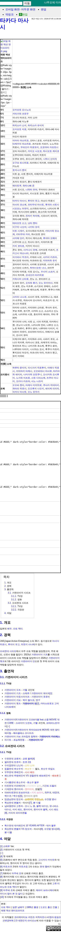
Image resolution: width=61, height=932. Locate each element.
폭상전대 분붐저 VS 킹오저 (18, 829)
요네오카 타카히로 (35, 275)
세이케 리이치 (52, 388)
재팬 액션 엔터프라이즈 (12, 910)
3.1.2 (13, 599)
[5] (40, 789)
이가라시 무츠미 (21, 257)
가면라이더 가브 (13, 700)
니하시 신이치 (50, 159)
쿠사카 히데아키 (51, 385)
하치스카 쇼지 (19, 125)
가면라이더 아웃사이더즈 (17, 696)
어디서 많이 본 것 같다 (11, 893)
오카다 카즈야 (23, 381)
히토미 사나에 (28, 644)
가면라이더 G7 (36, 740)
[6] (21, 796)
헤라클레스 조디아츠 (23, 733)
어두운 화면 (28, 9)
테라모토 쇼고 (19, 223)
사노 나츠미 (37, 381)
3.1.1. (3, 683)
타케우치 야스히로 (22, 144)
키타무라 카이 (23, 234)
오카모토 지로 (19, 129)
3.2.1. (3, 752)
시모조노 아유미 (21, 208)
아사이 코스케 (19, 204)
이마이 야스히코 (21, 140)
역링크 (9, 14)
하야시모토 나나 (38, 268)
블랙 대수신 (42, 806)
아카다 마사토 (19, 392)
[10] (58, 829)
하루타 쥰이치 (19, 367)
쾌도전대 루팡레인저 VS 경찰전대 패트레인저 (27, 775)
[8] (6, 813)
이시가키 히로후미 (37, 367)
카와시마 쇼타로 (21, 279)
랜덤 (43, 9)
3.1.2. (3, 713)
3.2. (2, 746)
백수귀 (8, 796)
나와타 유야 (31, 189)
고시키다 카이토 (46, 860)
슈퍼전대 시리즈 (8, 651)
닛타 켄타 (32, 223)
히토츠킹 (23, 866)
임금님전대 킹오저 (14, 799)
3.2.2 (13, 609)
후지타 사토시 (52, 204)
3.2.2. (3, 819)
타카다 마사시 (19, 200)
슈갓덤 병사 (50, 799)
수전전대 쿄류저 (13, 758)
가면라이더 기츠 (40, 654)
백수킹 (16, 796)
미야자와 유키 (50, 260)
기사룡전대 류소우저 (15, 782)
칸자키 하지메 (32, 216)
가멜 (25, 690)
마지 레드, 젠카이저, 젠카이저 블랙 (30, 809)
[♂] (8, 726)
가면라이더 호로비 (41, 696)
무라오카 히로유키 (30, 147)
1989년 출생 (32, 907)
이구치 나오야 (19, 227)
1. (1, 622)
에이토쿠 (17, 185)
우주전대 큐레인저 (14, 772)
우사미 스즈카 (48, 271)
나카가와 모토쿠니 (32, 374)
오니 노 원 (30, 806)
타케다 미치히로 (34, 385)
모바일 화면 (12, 9)
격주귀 (48, 792)
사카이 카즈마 (50, 257)
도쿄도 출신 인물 (48, 907)
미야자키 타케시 (24, 371)
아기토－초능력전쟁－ (16, 740)
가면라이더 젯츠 (13, 703)
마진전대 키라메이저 (15, 786)
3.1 (9, 592)
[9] (41, 829)
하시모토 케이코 (51, 151)
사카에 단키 (18, 238)
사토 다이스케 (38, 378)
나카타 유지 (33, 227)
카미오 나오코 (35, 151)
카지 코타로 (18, 246)
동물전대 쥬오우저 (14, 769)
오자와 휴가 (31, 283)
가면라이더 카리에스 (49, 736)
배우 (9, 628)
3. (1, 671)
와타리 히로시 (19, 388)
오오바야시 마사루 (43, 371)
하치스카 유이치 (36, 125)
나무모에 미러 (52, 2)
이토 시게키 (18, 231)
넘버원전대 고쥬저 (14, 806)
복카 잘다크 (28, 700)
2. (1, 635)
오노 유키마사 (46, 283)
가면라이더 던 (28, 661)
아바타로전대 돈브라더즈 (17, 792)
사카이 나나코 (19, 297)
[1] (51, 693)
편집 (25, 14)
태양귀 (56, 792)
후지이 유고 (33, 200)
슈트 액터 (18, 628)
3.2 (9, 603)
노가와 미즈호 (23, 378)
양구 (38, 700)
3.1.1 (13, 596)
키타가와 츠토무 (21, 113)
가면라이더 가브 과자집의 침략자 (21, 736)
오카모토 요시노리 (22, 110)
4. (1, 839)
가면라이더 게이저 (40, 693)
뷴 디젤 (36, 802)
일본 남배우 (18, 907)
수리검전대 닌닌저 (14, 765)
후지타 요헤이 (50, 238)
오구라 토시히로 (21, 163)
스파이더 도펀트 (24, 723)
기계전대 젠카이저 (14, 789)
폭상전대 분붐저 (13, 802)
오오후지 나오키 (36, 388)
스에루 (26, 693)
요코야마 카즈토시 (49, 147)
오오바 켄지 (18, 385)
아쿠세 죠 (16, 873)
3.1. (2, 677)
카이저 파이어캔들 (17, 813)
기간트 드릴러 (49, 786)
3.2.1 (13, 606)
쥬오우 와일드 (48, 769)
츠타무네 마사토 (36, 204)
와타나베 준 (28, 185)
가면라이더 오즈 (13, 690)
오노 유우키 (33, 392)
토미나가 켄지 (19, 170)
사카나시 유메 (30, 250)
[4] (33, 758)
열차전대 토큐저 (13, 762)
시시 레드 (53, 809)
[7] (30, 802)
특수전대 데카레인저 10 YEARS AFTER (24, 825)
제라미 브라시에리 (45, 890)
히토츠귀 (7, 866)
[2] (38, 703)
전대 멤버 (44, 866)
